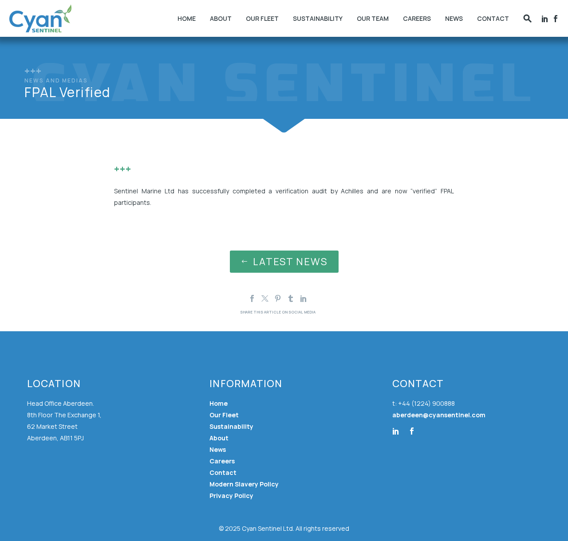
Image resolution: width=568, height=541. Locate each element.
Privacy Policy (231, 495)
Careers (417, 18)
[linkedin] (395, 431)
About (221, 18)
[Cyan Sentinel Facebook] (555, 18)
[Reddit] (316, 298)
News (454, 18)
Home (187, 18)
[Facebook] (544, 18)
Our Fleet (262, 18)
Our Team (373, 18)
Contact (493, 18)
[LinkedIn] (303, 298)
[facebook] (411, 431)
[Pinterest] (277, 298)
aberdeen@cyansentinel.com (438, 415)
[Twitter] (264, 298)
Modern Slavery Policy (244, 484)
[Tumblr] (290, 298)
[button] (527, 18)
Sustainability (318, 18)
